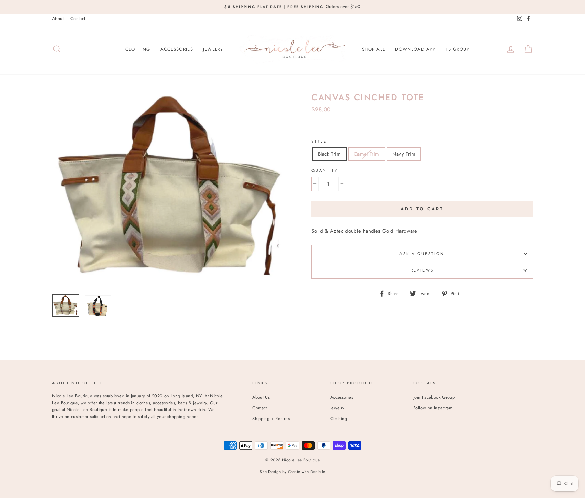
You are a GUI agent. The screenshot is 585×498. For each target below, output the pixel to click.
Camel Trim (367, 154)
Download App (415, 49)
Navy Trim (403, 154)
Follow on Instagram (432, 408)
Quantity (324, 170)
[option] (292, 6)
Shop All (373, 49)
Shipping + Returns (271, 418)
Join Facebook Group (434, 397)
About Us (261, 397)
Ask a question (422, 253)
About (58, 18)
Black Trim (329, 154)
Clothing (137, 49)
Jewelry (213, 49)
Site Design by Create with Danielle (292, 472)
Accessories (176, 49)
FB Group (457, 49)
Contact (77, 18)
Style (319, 141)
